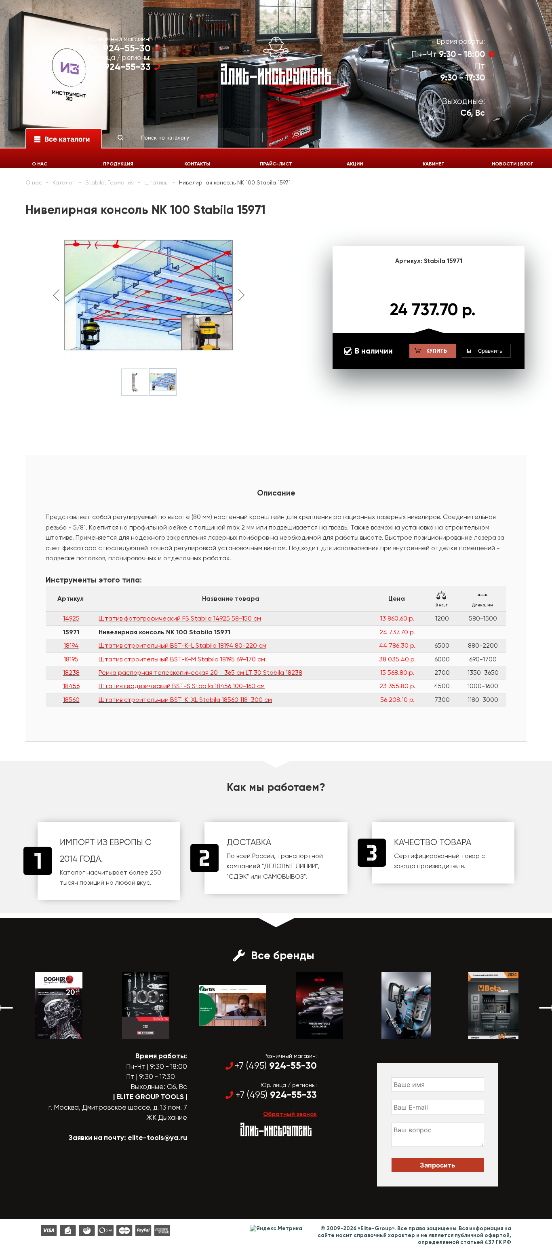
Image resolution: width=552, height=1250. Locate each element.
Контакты (197, 164)
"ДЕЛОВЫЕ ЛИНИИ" (290, 866)
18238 (71, 672)
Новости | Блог (512, 164)
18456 (71, 686)
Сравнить (490, 350)
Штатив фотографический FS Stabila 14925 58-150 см (180, 618)
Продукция (118, 164)
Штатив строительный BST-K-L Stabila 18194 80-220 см (182, 645)
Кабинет (434, 164)
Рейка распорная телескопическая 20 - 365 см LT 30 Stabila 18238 (200, 672)
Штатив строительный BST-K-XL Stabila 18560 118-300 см (185, 699)
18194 (71, 645)
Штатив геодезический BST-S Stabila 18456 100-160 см (182, 686)
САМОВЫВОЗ (283, 876)
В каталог (51, 1031)
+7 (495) (110, 48)
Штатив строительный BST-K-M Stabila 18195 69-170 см (182, 659)
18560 (71, 699)
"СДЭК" (238, 876)
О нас (39, 164)
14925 (71, 618)
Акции (355, 164)
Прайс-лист (276, 164)
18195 (71, 659)
